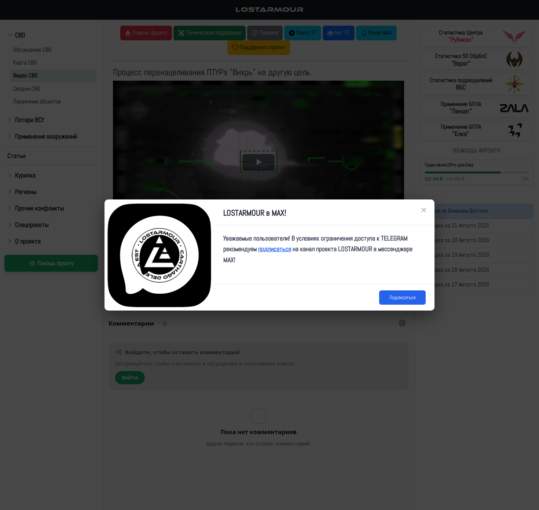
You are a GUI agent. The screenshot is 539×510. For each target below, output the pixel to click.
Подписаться (402, 297)
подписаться (274, 249)
